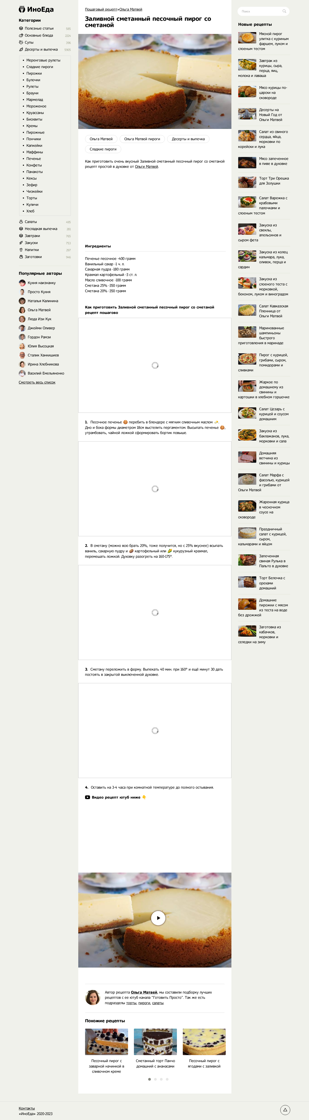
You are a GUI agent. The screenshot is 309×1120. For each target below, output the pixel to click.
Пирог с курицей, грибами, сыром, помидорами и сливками (263, 362)
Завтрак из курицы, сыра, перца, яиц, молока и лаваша (260, 68)
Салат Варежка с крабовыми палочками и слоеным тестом (262, 205)
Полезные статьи (39, 28)
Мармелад (34, 99)
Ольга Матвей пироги (142, 139)
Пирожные (35, 132)
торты (131, 1003)
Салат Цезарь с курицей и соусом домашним (274, 414)
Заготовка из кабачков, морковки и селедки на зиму (259, 634)
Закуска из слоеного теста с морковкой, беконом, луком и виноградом (263, 286)
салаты (158, 1003)
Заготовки (33, 257)
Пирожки (34, 73)
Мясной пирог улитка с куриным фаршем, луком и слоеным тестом (263, 41)
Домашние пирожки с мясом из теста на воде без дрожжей (263, 607)
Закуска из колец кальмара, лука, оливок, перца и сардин (263, 259)
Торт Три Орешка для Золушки (274, 180)
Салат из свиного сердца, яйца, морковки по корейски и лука (263, 139)
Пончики (33, 139)
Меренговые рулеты (43, 60)
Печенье (33, 159)
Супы (29, 42)
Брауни (32, 93)
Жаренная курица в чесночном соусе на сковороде (263, 509)
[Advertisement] (154, 206)
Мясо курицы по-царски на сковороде (273, 92)
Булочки (33, 80)
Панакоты (34, 172)
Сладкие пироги (103, 149)
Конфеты (34, 165)
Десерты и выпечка (188, 139)
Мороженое (36, 106)
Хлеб (30, 211)
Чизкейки (34, 191)
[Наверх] (285, 1110)
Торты (31, 198)
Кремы (32, 126)
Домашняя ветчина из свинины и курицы (274, 458)
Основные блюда (39, 35)
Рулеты (32, 86)
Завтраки (32, 236)
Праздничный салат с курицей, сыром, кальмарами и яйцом (262, 536)
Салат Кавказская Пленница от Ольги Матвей (273, 311)
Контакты (27, 1108)
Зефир (31, 185)
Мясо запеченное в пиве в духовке (273, 161)
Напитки (32, 250)
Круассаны (35, 113)
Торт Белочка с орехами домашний (272, 583)
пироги (144, 1003)
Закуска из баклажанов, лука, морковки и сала (274, 436)
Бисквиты (34, 119)
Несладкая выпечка (41, 229)
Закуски (31, 243)
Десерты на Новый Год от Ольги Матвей (270, 115)
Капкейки (34, 145)
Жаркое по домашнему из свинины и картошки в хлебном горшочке (264, 389)
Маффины (34, 152)
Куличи (32, 204)
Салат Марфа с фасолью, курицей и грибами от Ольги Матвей (264, 482)
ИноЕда (40, 9)
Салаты (31, 222)
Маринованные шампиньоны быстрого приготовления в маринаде (261, 335)
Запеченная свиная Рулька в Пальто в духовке (273, 561)
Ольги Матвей (146, 166)
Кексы (31, 178)
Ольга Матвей (101, 139)
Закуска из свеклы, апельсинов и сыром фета (259, 232)
